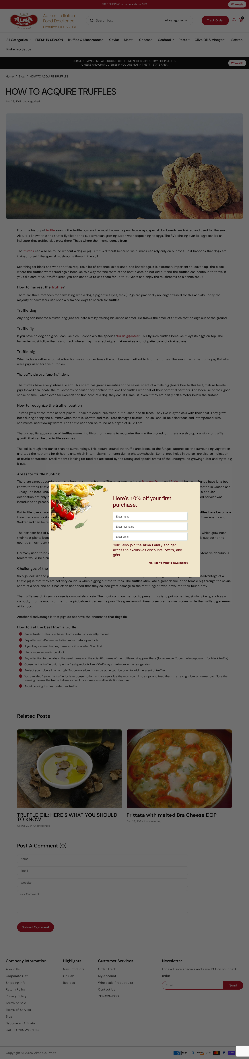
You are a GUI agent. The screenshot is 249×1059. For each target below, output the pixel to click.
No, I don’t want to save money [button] (168, 563)
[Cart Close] (194, 487)
